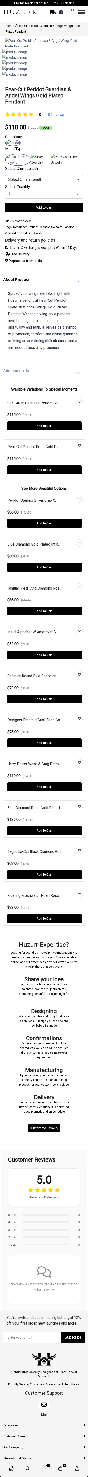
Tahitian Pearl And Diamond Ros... (34, 588)
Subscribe (73, 1337)
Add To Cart (44, 425)
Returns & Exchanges (24, 248)
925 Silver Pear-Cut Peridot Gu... (33, 403)
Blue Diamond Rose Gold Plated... (34, 808)
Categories (10, 1425)
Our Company (12, 1447)
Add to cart (44, 207)
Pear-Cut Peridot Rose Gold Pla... (34, 447)
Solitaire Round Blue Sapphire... (32, 676)
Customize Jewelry (44, 1128)
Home (10, 26)
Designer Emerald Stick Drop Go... (34, 720)
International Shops (16, 1458)
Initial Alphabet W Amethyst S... (32, 632)
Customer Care (13, 1436)
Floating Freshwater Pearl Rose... (34, 895)
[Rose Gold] (67, 162)
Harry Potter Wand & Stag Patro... (34, 764)
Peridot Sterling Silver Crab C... (32, 500)
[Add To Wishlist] (79, 401)
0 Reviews (56, 114)
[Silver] (41, 162)
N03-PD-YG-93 (21, 221)
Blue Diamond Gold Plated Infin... (33, 544)
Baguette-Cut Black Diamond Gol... (35, 851)
